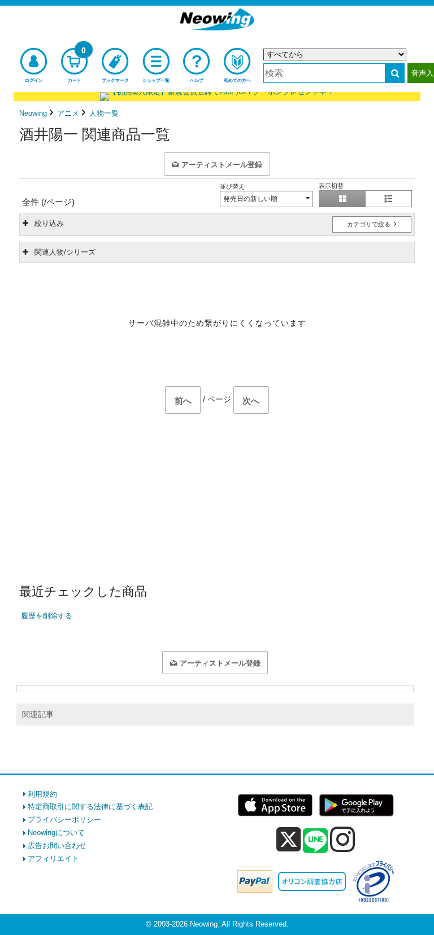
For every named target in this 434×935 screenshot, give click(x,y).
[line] (315, 841)
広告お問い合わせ (57, 845)
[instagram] (342, 839)
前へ (183, 400)
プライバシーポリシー (64, 819)
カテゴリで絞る (369, 224)
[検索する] (395, 73)
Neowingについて (56, 832)
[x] (288, 839)
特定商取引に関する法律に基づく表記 (90, 806)
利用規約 (42, 794)
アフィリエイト (53, 858)
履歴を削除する (46, 615)
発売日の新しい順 (250, 199)
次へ (250, 400)
